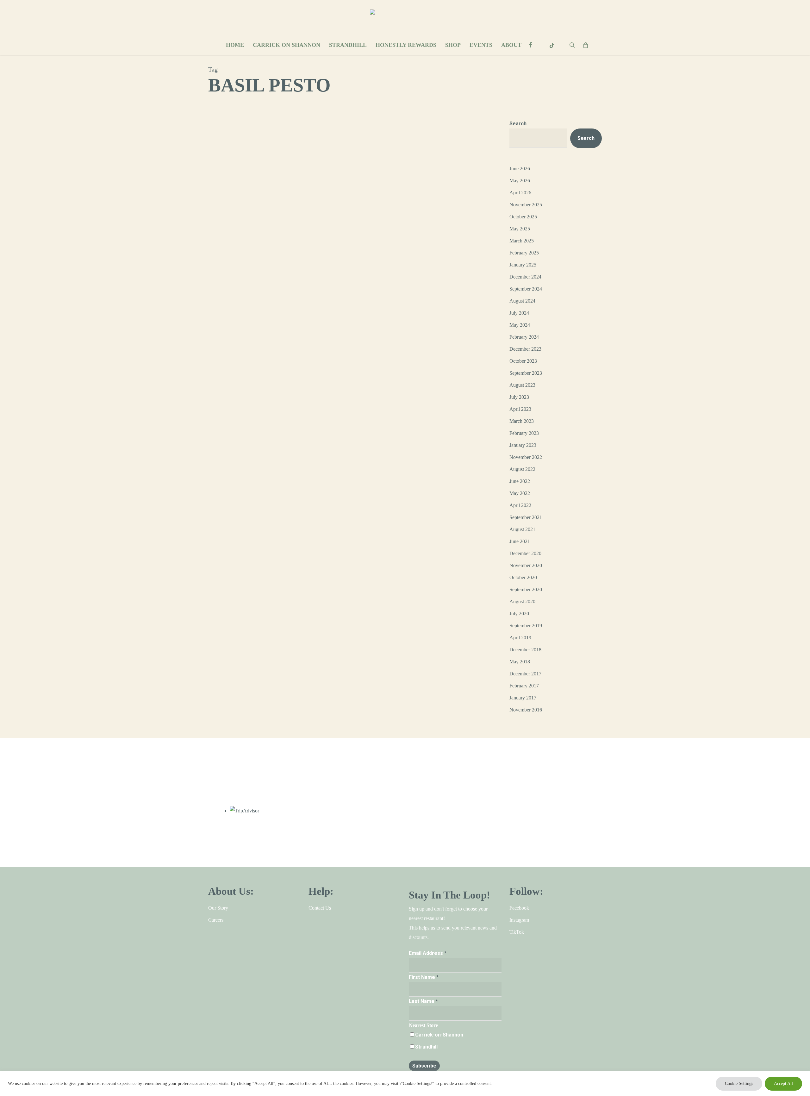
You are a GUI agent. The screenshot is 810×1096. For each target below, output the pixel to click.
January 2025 (522, 264)
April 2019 (520, 637)
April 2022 (520, 505)
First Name (424, 977)
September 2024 (525, 288)
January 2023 (522, 445)
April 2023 (520, 409)
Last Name (423, 1001)
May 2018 (519, 661)
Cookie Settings (739, 1083)
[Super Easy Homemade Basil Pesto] (377, 312)
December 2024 (525, 276)
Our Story (218, 908)
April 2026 (520, 192)
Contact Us (319, 908)
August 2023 (522, 385)
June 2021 (519, 541)
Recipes (234, 306)
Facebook (519, 908)
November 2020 (525, 565)
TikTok (516, 932)
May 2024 (519, 325)
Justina (218, 306)
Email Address (427, 953)
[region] (405, 1083)
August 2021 (522, 529)
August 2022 (522, 469)
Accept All (783, 1083)
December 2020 (525, 553)
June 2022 (519, 481)
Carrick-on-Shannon (439, 1035)
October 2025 (523, 216)
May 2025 (519, 228)
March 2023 (521, 421)
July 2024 (519, 313)
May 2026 (519, 180)
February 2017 (524, 685)
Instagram (519, 920)
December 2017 (525, 673)
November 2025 (525, 204)
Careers (215, 920)
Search (517, 124)
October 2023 (523, 361)
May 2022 (519, 493)
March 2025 (521, 240)
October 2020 (523, 577)
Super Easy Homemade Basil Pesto (341, 277)
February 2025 (524, 252)
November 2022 (525, 457)
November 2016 (525, 709)
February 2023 (524, 433)
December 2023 (525, 349)
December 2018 (525, 649)
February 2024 (524, 337)
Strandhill (426, 1047)
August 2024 (522, 301)
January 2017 (522, 697)
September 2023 (525, 373)
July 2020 (519, 613)
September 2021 (525, 517)
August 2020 (522, 601)
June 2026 (519, 168)
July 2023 (519, 397)
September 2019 (525, 625)
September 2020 (525, 589)
